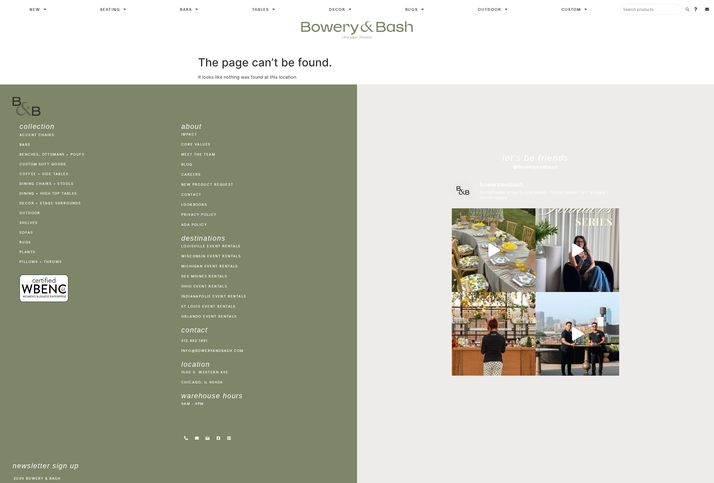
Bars (186, 9)
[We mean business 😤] (577, 334)
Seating (110, 9)
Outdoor (489, 9)
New (35, 9)
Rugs (411, 9)
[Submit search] (687, 9)
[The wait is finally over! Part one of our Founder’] (577, 250)
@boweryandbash (535, 167)
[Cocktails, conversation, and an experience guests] (494, 334)
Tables (260, 9)
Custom (571, 9)
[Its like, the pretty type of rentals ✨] (494, 250)
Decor (337, 9)
